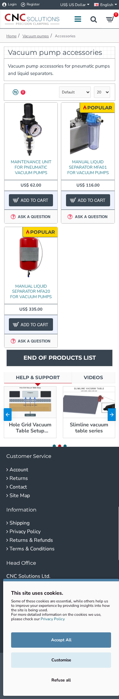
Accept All (61, 640)
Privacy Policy (53, 619)
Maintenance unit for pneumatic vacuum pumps (31, 167)
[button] (7, 414)
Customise (61, 660)
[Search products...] (94, 19)
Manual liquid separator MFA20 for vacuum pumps (31, 292)
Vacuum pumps (36, 36)
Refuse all (61, 680)
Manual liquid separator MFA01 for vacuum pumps (88, 167)
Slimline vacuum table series (89, 428)
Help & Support (38, 377)
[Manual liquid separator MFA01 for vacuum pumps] (87, 129)
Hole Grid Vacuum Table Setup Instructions (30, 428)
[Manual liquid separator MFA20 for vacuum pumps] (30, 253)
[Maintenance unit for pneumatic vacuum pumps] (30, 129)
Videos (93, 377)
